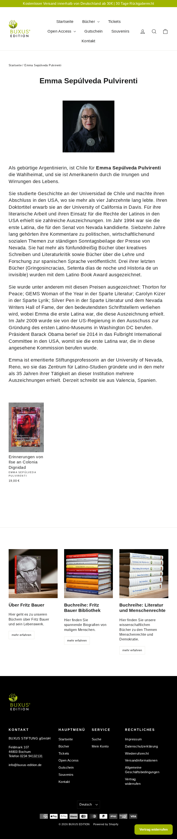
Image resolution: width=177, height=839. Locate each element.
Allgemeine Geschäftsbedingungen (138, 770)
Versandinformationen (138, 760)
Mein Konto (100, 746)
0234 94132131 (31, 756)
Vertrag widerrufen (133, 781)
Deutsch (147, 14)
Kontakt (88, 41)
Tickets (114, 21)
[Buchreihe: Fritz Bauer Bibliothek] (88, 573)
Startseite (65, 21)
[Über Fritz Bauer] (33, 573)
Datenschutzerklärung (138, 746)
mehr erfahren (21, 635)
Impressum (133, 739)
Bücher (89, 21)
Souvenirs (120, 31)
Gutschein (93, 31)
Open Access (60, 31)
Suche (96, 739)
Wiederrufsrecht (137, 753)
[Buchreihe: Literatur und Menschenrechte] (143, 573)
